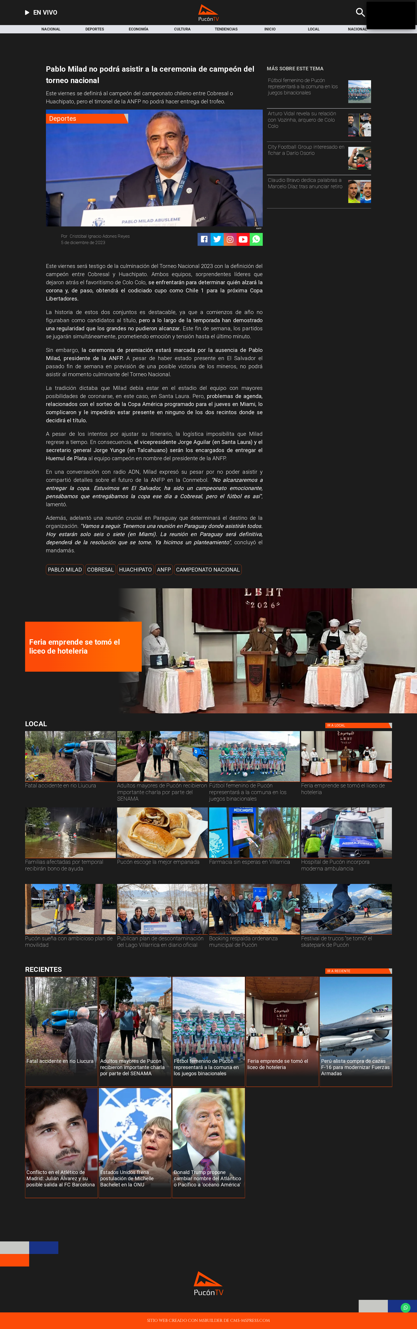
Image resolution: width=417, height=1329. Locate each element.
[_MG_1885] (162, 934)
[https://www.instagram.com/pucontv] (230, 239)
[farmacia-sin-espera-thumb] (254, 857)
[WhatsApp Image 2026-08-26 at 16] (70, 781)
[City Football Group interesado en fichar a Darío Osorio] (359, 169)
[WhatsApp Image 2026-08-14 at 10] (70, 934)
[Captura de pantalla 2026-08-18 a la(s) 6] (346, 857)
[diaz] (359, 202)
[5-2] (346, 934)
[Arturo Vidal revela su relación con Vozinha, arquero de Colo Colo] (359, 136)
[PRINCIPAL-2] (359, 102)
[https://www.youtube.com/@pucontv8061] (243, 239)
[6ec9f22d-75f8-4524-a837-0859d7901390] (162, 857)
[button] (65, 569)
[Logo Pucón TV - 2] (208, 19)
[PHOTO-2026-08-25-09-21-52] (346, 781)
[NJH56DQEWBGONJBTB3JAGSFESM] (70, 857)
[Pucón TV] (360, 19)
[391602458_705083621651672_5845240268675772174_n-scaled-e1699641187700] (162, 781)
